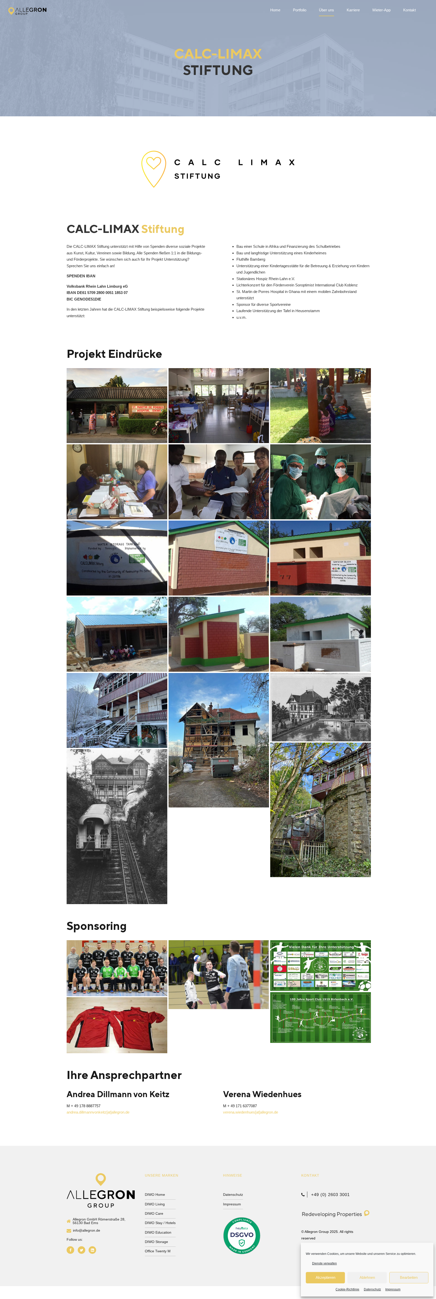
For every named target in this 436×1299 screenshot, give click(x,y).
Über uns (326, 10)
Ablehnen (367, 1277)
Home (275, 10)
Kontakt (409, 10)
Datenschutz (372, 1289)
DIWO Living (155, 1204)
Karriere (353, 10)
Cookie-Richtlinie (347, 1289)
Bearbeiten (409, 1277)
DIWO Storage (156, 1242)
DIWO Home (155, 1195)
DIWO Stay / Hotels (160, 1223)
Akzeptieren (325, 1277)
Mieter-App (381, 10)
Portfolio (299, 10)
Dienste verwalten (324, 1263)
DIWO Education (158, 1232)
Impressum (392, 1289)
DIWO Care (154, 1213)
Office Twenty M (158, 1251)
